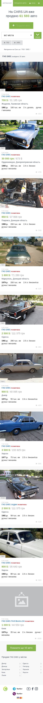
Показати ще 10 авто (21, 648)
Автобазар (7, 3)
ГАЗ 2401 (6, 96)
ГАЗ (7, 43)
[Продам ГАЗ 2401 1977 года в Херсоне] (21, 426)
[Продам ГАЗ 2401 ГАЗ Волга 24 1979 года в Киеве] (21, 601)
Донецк (4, 666)
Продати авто (20, 3)
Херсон (25, 672)
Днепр (4, 663)
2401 (18, 43)
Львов (4, 675)
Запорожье (6, 669)
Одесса (25, 663)
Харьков (26, 669)
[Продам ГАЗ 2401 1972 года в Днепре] (21, 368)
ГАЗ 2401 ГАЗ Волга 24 (13, 621)
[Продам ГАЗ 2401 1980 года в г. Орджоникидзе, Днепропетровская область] (21, 135)
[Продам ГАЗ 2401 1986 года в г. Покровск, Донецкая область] (21, 193)
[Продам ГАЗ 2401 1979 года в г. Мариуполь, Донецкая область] (21, 251)
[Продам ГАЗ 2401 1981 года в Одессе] (21, 310)
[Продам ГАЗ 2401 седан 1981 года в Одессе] (21, 484)
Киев (3, 672)
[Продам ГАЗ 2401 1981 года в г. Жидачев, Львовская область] (21, 76)
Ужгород (26, 666)
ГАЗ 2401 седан (9, 504)
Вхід (33, 3)
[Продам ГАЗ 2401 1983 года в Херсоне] (21, 543)
